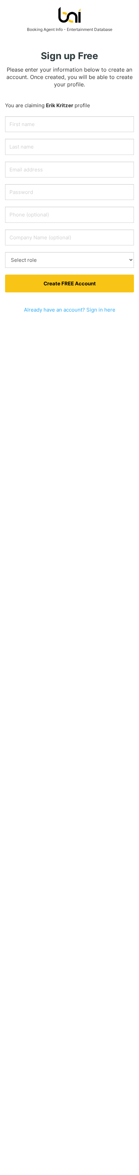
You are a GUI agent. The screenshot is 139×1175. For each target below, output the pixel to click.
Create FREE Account (70, 283)
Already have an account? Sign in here (69, 310)
